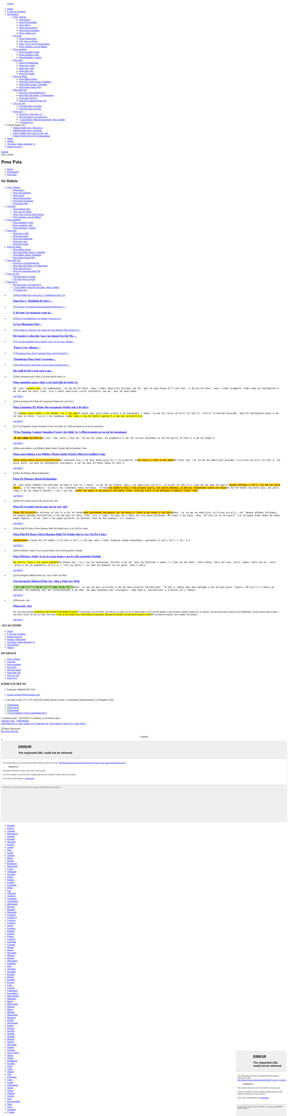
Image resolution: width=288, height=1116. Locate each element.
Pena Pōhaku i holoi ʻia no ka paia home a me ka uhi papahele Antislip (57, 556)
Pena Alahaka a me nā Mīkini (33, 46)
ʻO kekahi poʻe (26, 122)
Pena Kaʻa (18, 111)
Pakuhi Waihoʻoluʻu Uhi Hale (27, 130)
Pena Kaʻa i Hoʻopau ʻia (30, 114)
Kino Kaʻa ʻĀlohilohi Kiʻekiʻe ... (33, 300)
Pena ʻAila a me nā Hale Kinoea (34, 44)
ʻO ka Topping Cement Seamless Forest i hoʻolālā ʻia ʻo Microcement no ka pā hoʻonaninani (70, 432)
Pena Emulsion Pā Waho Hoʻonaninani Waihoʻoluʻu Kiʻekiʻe (50, 407)
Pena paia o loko (27, 65)
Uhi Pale (17, 36)
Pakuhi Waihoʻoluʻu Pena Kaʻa (28, 127)
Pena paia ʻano (26, 71)
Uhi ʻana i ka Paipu (28, 41)
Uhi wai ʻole (19, 103)
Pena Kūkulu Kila (27, 38)
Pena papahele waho (29, 54)
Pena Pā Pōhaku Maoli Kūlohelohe (35, 478)
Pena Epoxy (25, 19)
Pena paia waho (26, 68)
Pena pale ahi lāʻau (28, 98)
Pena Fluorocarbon (28, 27)
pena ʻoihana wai (26, 723)
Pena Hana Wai (20, 203)
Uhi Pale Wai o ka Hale (30, 106)
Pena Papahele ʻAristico (30, 57)
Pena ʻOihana (19, 17)
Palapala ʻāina (7, 721)
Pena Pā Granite (26, 73)
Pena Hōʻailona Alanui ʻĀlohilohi (35, 81)
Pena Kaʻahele (20, 76)
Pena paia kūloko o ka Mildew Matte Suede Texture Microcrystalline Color (59, 454)
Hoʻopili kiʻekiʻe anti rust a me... (33, 370)
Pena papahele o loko (29, 52)
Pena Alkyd (24, 25)
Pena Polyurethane (28, 22)
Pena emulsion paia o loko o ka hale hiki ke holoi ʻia (45, 382)
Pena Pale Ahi (20, 90)
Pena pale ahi (42, 723)
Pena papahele (20, 49)
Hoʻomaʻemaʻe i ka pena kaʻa (33, 117)
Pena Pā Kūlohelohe (29, 63)
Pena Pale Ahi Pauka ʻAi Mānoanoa (36, 95)
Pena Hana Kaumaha (29, 30)
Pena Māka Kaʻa (9, 723)
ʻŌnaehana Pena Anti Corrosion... (34, 359)
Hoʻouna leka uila (9, 731)
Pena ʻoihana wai (27, 33)
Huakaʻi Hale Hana (16, 639)
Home (10, 9)
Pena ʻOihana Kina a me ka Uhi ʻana (30, 133)
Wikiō (10, 138)
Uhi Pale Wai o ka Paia (30, 109)
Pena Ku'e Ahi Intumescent (32, 92)
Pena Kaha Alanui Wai (30, 87)
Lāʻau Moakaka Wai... (27, 324)
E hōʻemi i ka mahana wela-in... (32, 312)
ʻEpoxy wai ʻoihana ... (26, 347)
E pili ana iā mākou (16, 11)
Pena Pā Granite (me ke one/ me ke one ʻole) (40, 506)
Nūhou (10, 141)
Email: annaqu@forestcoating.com (23, 694)
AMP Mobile (22, 721)
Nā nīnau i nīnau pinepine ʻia (21, 144)
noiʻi (15, 396)
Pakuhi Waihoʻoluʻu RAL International (31, 136)
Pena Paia (17, 60)
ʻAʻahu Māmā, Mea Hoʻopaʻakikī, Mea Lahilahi (42, 119)
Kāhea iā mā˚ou (14, 146)
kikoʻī (20, 396)
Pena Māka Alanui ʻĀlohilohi (33, 84)
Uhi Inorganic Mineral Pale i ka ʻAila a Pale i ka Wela (46, 581)
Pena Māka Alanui (28, 79)
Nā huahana (13, 14)
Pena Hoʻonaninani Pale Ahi (32, 100)
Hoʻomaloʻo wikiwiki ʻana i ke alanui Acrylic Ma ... (44, 335)
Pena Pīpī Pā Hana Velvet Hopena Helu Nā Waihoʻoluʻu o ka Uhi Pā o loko (59, 534)
